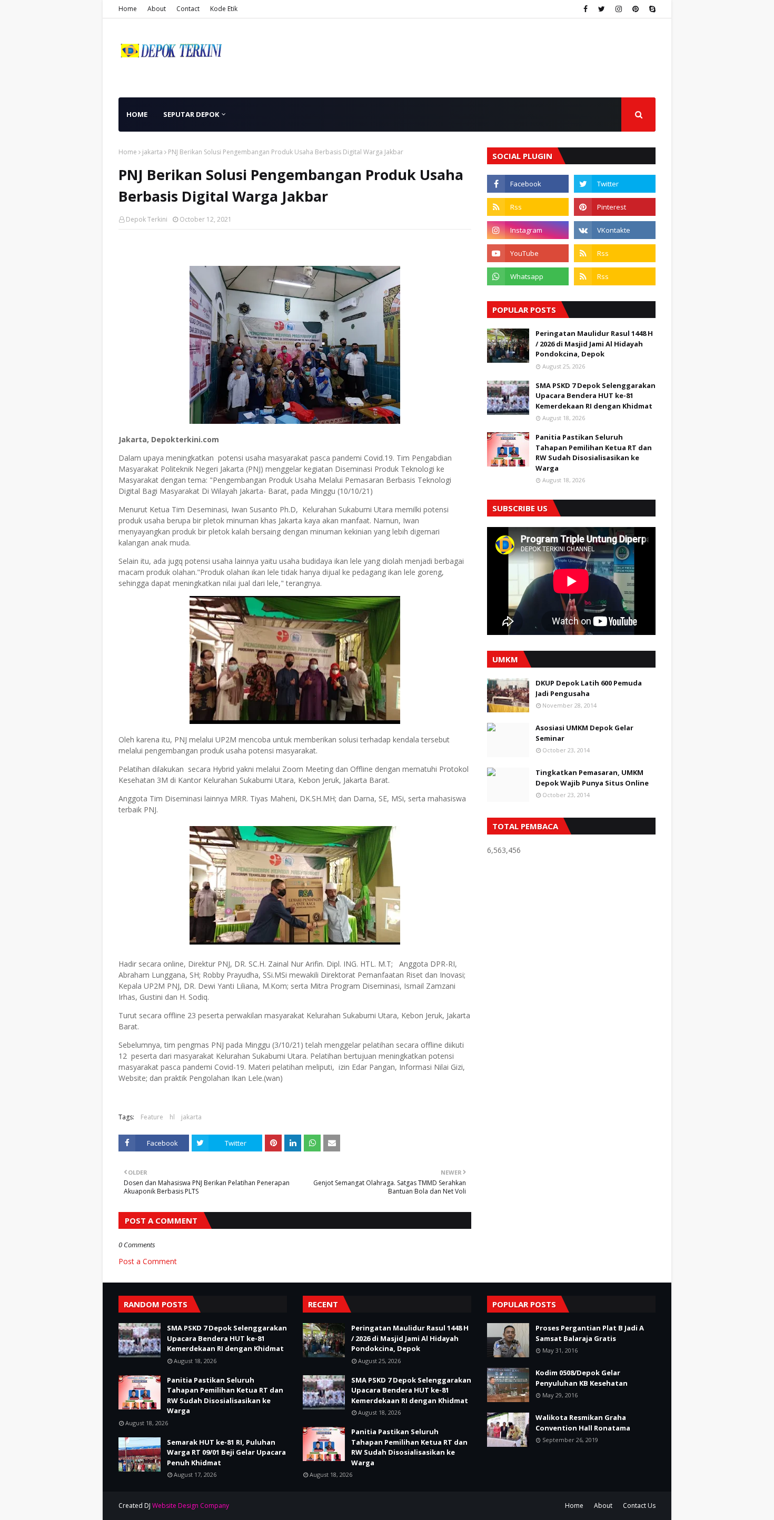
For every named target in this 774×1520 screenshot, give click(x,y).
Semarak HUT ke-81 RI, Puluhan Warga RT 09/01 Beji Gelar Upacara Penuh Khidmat (226, 1452)
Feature (152, 1116)
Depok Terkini (146, 219)
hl (172, 1116)
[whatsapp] (528, 276)
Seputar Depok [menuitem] (191, 114)
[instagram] (618, 9)
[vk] (615, 230)
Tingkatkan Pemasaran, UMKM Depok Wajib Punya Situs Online (592, 778)
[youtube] (528, 253)
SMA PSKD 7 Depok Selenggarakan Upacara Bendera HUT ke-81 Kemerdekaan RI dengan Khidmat (595, 396)
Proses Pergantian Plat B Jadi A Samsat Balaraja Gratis (589, 1333)
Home (127, 8)
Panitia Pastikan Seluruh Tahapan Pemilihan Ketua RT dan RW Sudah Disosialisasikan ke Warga (593, 452)
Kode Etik (223, 8)
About (156, 8)
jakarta (152, 151)
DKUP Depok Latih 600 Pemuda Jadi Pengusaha (588, 688)
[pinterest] (635, 9)
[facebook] (585, 9)
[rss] (528, 207)
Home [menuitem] (136, 114)
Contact (188, 8)
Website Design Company (190, 1505)
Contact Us (639, 1505)
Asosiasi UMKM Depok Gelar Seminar (584, 733)
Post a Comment (147, 1261)
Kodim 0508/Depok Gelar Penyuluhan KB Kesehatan (581, 1378)
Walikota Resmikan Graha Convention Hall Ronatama (582, 1423)
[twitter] (602, 9)
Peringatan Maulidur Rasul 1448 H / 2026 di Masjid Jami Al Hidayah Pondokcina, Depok (594, 344)
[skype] (651, 9)
